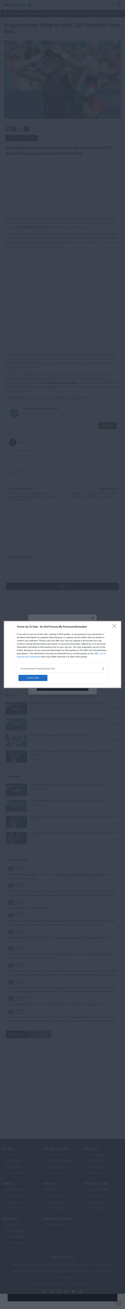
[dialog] (62, 654)
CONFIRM (33, 678)
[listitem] (62, 668)
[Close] (115, 627)
